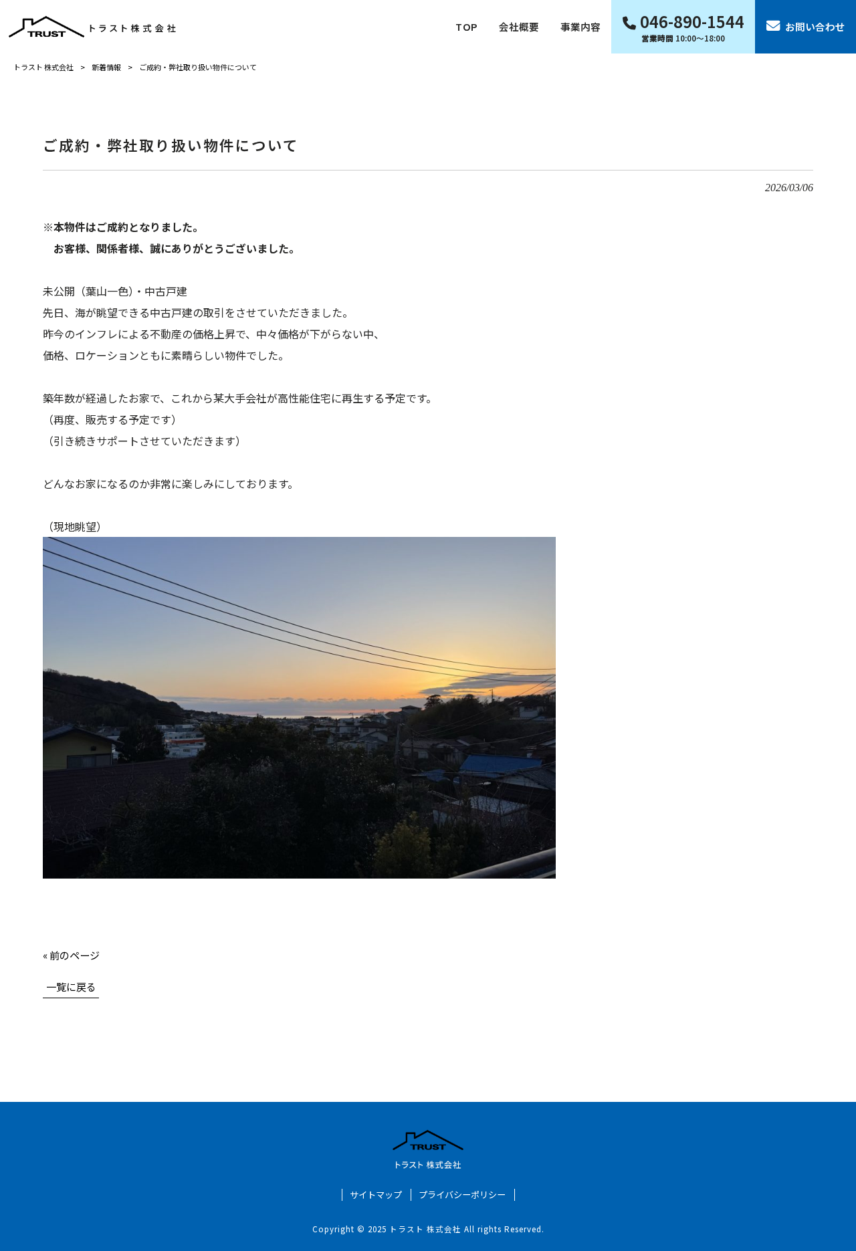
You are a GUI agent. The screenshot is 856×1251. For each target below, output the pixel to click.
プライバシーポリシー (462, 1195)
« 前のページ (71, 954)
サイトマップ (376, 1195)
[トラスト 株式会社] (92, 26)
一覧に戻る (71, 986)
